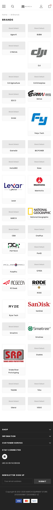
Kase (39, 168)
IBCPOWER (39, 150)
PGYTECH (14, 251)
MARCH (14, 218)
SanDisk (39, 311)
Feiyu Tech (39, 133)
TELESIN (14, 390)
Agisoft (13, 34)
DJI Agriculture (13, 83)
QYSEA (39, 271)
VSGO (39, 407)
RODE (39, 293)
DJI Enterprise (39, 83)
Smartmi (14, 333)
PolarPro (13, 272)
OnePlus (39, 235)
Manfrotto (39, 190)
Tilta (39, 390)
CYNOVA (13, 52)
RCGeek (13, 288)
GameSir (13, 150)
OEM (14, 235)
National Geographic (39, 217)
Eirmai (39, 99)
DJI (39, 65)
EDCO (13, 100)
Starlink (39, 354)
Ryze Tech (13, 315)
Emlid (13, 118)
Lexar (13, 201)
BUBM (39, 34)
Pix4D (39, 253)
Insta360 (14, 168)
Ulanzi (13, 407)
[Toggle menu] (4, 6)
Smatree (39, 337)
